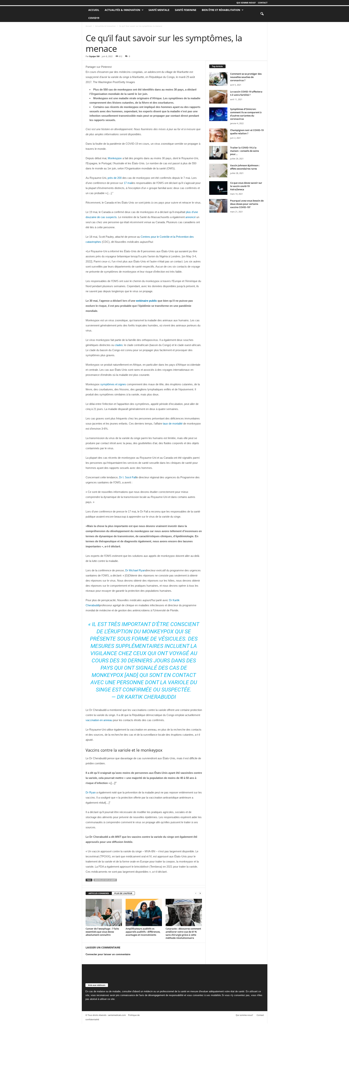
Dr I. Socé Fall (127, 477)
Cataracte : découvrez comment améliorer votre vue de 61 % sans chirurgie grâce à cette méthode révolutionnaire (183, 933)
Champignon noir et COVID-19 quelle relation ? (247, 131)
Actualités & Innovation (122, 10)
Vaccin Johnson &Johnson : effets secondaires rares (245, 167)
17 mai (128, 182)
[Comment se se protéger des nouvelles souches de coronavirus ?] (218, 79)
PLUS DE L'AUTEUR (123, 893)
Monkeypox (115, 158)
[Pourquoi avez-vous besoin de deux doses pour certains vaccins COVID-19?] (218, 206)
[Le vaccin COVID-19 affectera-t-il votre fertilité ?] (218, 97)
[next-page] (200, 893)
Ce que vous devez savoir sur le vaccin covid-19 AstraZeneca (246, 186)
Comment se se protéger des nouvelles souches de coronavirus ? (246, 77)
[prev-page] (196, 893)
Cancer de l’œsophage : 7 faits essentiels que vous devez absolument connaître (102, 931)
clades (119, 345)
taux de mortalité (172, 423)
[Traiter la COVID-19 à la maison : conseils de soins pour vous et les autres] (218, 153)
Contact (262, 2)
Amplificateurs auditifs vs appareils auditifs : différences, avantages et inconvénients (143, 931)
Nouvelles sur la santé (105, 880)
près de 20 (114, 177)
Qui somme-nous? (246, 2)
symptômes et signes (113, 384)
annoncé (190, 217)
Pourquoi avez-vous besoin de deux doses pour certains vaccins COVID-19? (247, 204)
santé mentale (159, 10)
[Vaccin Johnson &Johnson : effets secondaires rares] (218, 170)
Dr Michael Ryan (135, 570)
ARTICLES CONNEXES (99, 893)
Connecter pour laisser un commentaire (108, 954)
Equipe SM (94, 56)
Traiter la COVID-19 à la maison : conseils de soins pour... (244, 151)
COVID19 (93, 18)
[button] (262, 14)
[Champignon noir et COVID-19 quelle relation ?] (218, 135)
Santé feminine (185, 10)
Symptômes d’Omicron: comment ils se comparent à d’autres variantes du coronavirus (246, 113)
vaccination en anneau (99, 720)
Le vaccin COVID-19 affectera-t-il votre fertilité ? (246, 93)
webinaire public (146, 300)
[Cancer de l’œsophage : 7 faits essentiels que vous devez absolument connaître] (104, 912)
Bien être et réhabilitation (221, 10)
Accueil (89, 26)
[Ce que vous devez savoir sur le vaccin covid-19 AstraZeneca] (218, 188)
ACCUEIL (93, 10)
